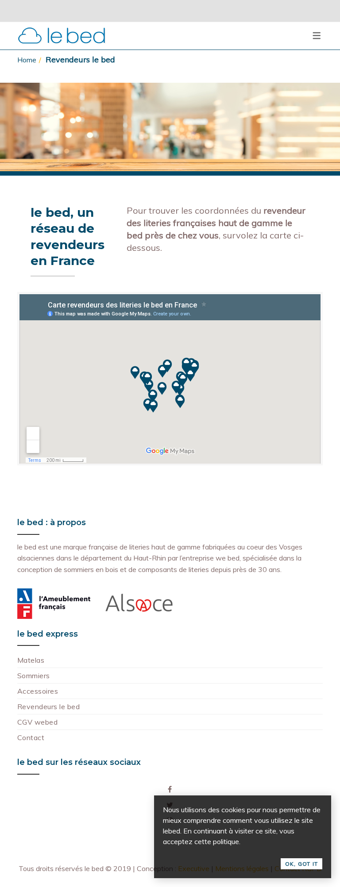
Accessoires (37, 691)
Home (26, 59)
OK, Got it (301, 863)
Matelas (30, 660)
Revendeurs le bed (48, 706)
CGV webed (37, 722)
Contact (30, 737)
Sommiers (33, 675)
